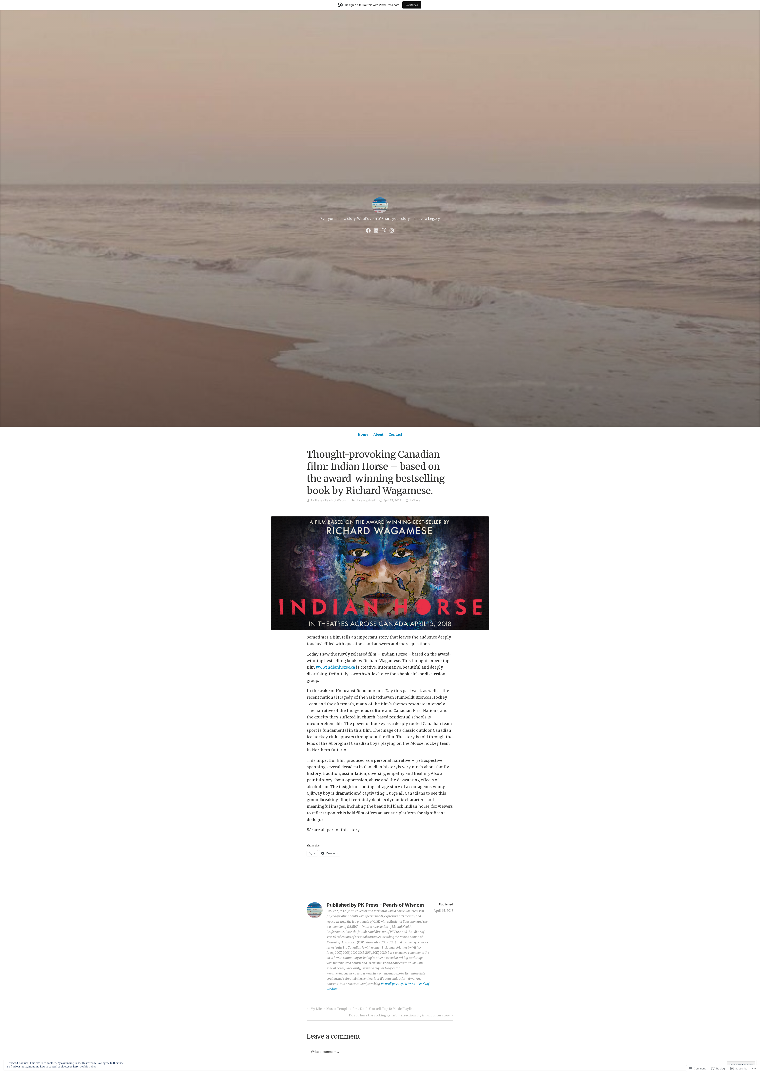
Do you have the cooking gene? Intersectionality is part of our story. (399, 1016)
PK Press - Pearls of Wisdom (329, 500)
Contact (395, 434)
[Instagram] (391, 230)
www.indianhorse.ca (336, 667)
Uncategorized (365, 500)
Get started (412, 4)
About (378, 434)
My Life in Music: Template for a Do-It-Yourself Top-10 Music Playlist (360, 1009)
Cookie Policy (88, 1066)
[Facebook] (368, 230)
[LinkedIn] (376, 230)
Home (363, 434)
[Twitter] (384, 230)
